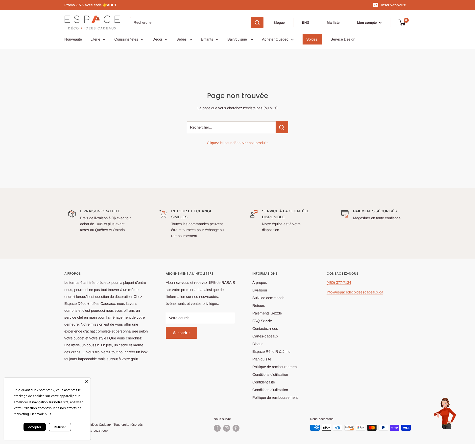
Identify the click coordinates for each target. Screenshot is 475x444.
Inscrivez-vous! (393, 5)
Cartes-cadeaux (265, 336)
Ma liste (333, 22)
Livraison (259, 290)
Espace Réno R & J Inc (271, 351)
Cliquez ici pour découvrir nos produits (237, 143)
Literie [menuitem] (95, 39)
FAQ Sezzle (262, 321)
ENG (305, 22)
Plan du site (261, 359)
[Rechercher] (257, 22)
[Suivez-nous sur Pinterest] (236, 428)
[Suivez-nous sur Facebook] (217, 428)
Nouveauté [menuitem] (73, 39)
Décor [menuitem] (157, 39)
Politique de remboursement (275, 367)
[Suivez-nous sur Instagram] (226, 428)
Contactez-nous (265, 328)
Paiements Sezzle (267, 313)
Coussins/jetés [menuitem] (126, 39)
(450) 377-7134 (339, 282)
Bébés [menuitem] (181, 39)
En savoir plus (40, 414)
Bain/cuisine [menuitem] (237, 39)
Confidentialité (263, 382)
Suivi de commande (268, 298)
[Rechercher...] (282, 127)
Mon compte (367, 22)
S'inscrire (181, 333)
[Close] (86, 381)
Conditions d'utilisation (270, 374)
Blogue (279, 22)
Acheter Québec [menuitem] (275, 39)
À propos (259, 282)
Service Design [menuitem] (343, 39)
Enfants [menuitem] (207, 39)
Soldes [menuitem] (311, 39)
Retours (258, 305)
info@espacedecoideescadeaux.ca (355, 292)
